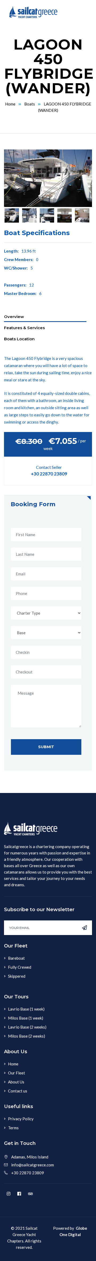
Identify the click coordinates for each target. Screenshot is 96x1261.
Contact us (17, 1090)
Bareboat (16, 958)
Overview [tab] (14, 316)
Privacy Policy (21, 1118)
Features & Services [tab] (24, 327)
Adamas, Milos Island (29, 1156)
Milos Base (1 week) (25, 1018)
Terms (13, 1127)
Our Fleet (16, 1072)
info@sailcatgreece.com (32, 1164)
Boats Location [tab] (19, 338)
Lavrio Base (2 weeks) (27, 1027)
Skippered (16, 976)
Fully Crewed (19, 967)
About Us (16, 1081)
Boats (29, 104)
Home (10, 104)
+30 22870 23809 (49, 474)
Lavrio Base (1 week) (26, 1009)
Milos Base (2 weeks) (26, 1036)
